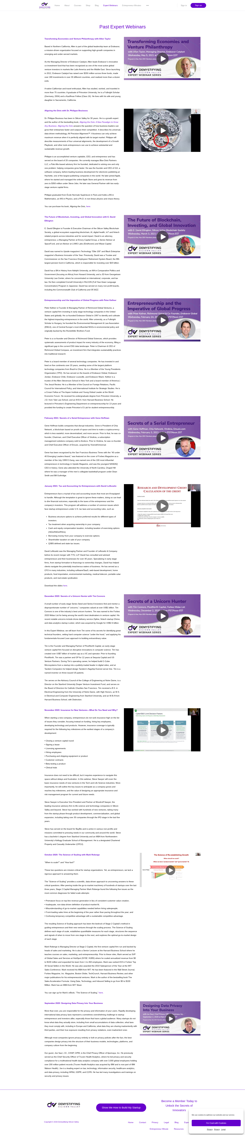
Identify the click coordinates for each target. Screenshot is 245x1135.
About (66, 5)
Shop (88, 5)
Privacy (210, 1129)
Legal (223, 1129)
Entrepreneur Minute (159, 1129)
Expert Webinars (110, 5)
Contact (142, 1122)
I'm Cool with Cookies (216, 1123)
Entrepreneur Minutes (131, 5)
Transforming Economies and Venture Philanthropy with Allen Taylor (78, 39)
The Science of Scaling (69, 855)
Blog (97, 5)
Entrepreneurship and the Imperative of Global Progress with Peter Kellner (80, 300)
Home (57, 5)
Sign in (184, 5)
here (65, 585)
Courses (77, 5)
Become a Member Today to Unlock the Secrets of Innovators (179, 1106)
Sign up (198, 5)
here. (88, 206)
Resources (179, 1129)
